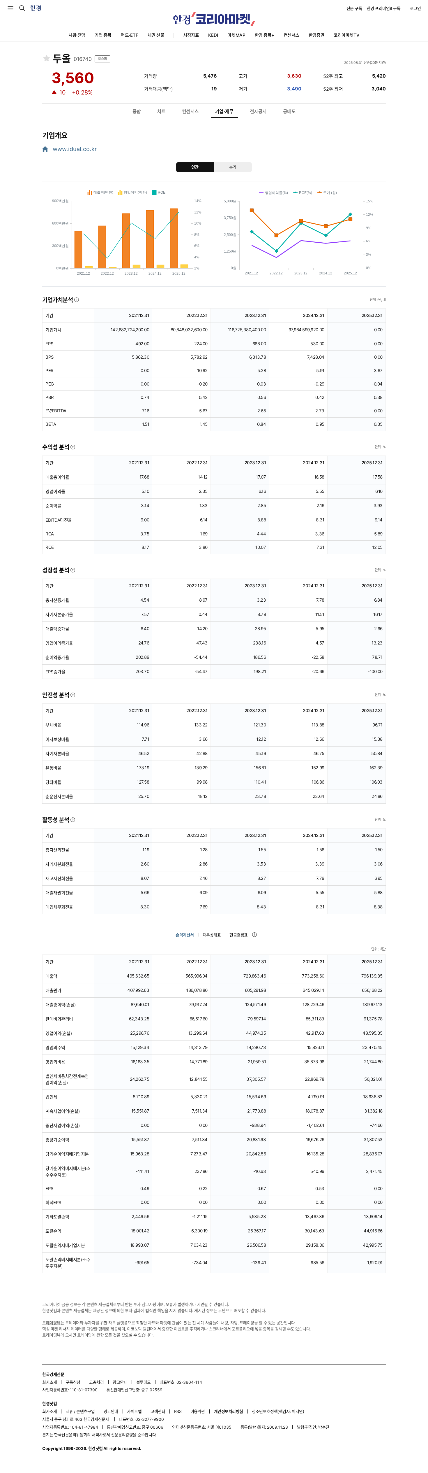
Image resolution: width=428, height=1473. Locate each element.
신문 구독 (354, 8)
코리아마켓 (347, 35)
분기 (232, 166)
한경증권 (316, 35)
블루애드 (143, 1382)
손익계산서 (185, 934)
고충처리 (96, 1382)
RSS (178, 1411)
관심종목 (46, 58)
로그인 (415, 8)
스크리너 (216, 1328)
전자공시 (258, 111)
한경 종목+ (264, 35)
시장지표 (191, 35)
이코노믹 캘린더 (140, 1328)
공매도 (289, 111)
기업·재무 (224, 111)
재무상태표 (212, 934)
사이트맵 (134, 1411)
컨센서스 (291, 35)
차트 (161, 111)
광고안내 (120, 1382)
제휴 (69, 1411)
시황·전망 (76, 35)
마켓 (236, 35)
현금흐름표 (238, 934)
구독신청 (73, 1382)
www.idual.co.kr (74, 149)
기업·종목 (103, 35)
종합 (136, 111)
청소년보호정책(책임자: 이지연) (278, 1411)
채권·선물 (156, 35)
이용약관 (197, 1411)
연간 (195, 166)
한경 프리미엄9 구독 (384, 8)
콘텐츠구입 (85, 1411)
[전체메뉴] (10, 8)
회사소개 (49, 1382)
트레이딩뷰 (51, 1322)
